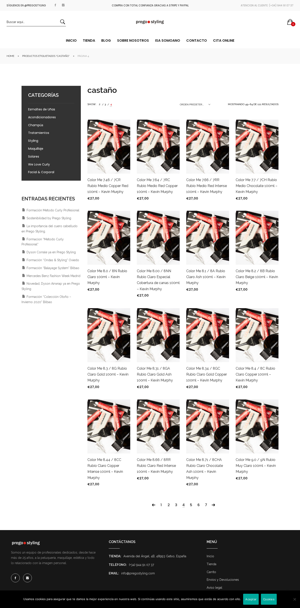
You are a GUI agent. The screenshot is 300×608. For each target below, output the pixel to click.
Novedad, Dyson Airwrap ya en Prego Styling (51, 286)
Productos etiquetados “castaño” (46, 56)
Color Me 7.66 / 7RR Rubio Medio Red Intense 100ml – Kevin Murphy (206, 186)
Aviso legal (214, 587)
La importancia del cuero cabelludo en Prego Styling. (50, 228)
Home (10, 56)
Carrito (211, 572)
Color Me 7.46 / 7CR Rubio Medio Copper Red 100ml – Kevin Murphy (107, 186)
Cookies (269, 599)
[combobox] (195, 104)
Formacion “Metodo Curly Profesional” (43, 241)
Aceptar (251, 599)
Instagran (63, 4)
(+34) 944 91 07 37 (141, 565)
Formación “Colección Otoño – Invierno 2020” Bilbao (46, 299)
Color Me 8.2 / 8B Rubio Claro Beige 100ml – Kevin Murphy (257, 277)
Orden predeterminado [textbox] (195, 104)
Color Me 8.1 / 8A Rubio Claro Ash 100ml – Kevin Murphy (206, 277)
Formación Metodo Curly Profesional (53, 210)
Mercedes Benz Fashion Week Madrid (53, 276)
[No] (294, 599)
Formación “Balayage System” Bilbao (53, 268)
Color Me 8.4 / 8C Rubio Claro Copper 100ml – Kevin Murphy (255, 374)
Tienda (211, 564)
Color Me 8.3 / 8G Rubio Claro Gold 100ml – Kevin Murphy (107, 374)
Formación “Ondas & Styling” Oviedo (53, 260)
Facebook (55, 4)
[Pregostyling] (150, 22)
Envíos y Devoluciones (223, 579)
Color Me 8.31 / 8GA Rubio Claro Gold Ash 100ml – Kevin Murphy (155, 374)
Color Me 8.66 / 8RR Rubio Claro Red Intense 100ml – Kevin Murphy (156, 466)
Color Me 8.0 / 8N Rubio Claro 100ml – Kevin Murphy (107, 277)
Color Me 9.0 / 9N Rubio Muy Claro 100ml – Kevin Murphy (256, 466)
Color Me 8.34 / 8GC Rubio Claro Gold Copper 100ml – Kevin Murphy (206, 374)
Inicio (210, 556)
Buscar (62, 22)
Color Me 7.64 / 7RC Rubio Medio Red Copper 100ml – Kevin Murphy (157, 186)
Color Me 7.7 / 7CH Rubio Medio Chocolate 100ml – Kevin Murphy (256, 186)
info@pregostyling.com (138, 573)
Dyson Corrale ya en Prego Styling (51, 252)
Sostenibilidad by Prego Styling (49, 218)
